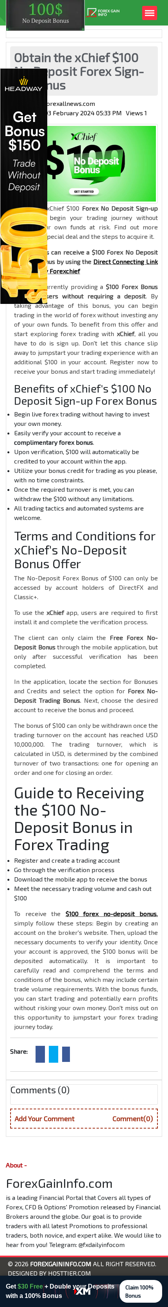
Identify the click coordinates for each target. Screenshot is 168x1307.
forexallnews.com (69, 103)
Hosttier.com (69, 1273)
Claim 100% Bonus (139, 1291)
